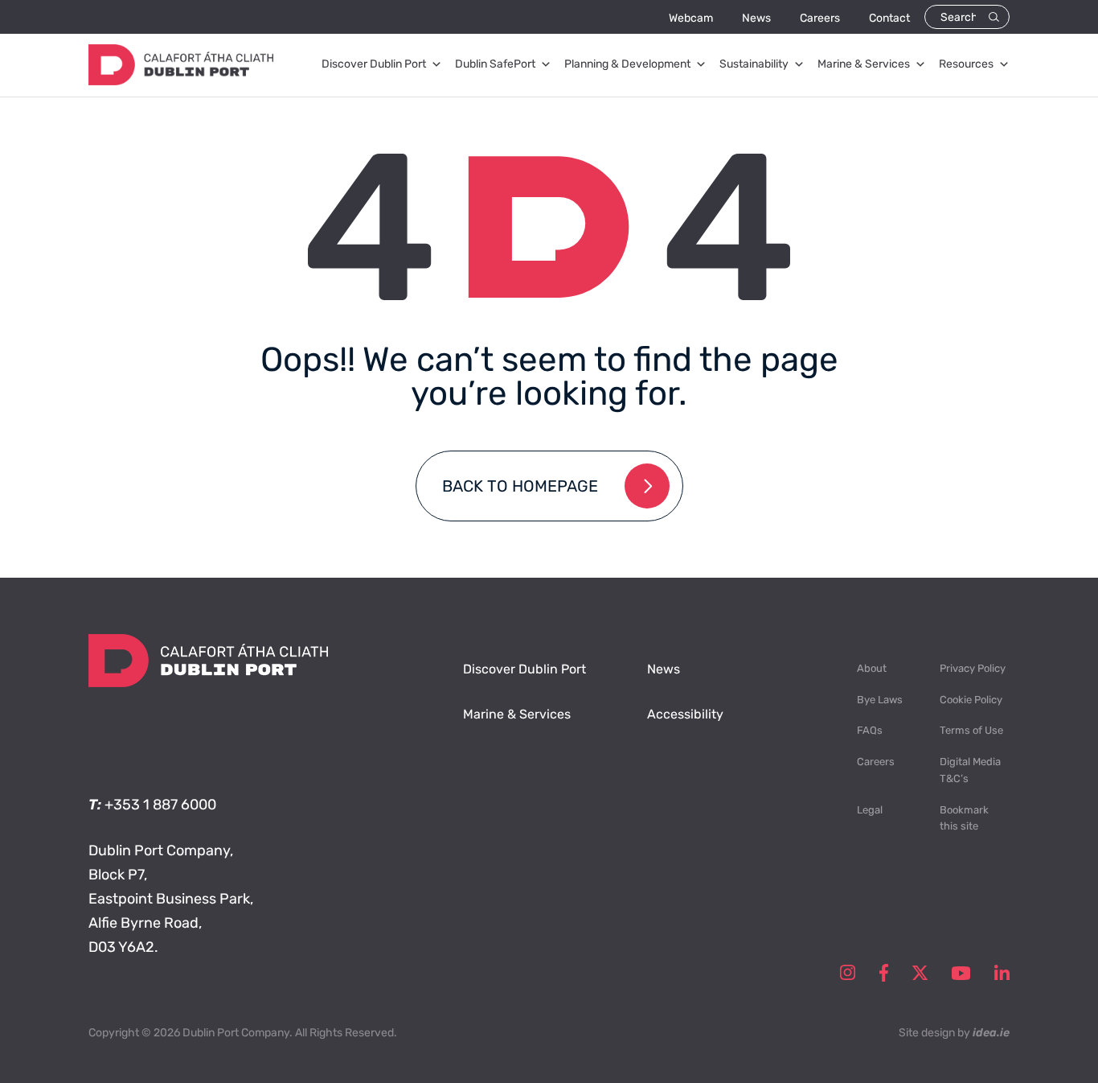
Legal (870, 810)
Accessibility (685, 714)
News (756, 18)
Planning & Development (627, 64)
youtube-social (961, 973)
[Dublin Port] (180, 80)
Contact (889, 18)
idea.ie (991, 1033)
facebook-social (883, 973)
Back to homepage (520, 486)
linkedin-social (1002, 973)
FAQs (870, 730)
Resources (966, 64)
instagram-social (847, 973)
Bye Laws (880, 700)
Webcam (691, 18)
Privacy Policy (973, 668)
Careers (820, 18)
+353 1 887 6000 (160, 804)
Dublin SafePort (495, 64)
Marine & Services (863, 64)
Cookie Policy (971, 700)
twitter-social (920, 973)
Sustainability (754, 64)
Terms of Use (971, 730)
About (872, 668)
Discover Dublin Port (374, 64)
